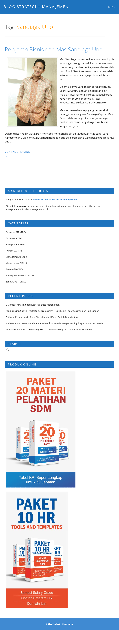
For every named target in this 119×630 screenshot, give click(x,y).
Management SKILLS (16, 263)
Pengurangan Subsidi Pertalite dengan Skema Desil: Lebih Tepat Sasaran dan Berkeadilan (52, 310)
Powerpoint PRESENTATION (20, 275)
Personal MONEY (14, 269)
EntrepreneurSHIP (15, 244)
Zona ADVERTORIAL (16, 281)
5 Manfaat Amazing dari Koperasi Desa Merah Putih (33, 304)
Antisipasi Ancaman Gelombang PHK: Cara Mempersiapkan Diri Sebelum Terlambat (49, 329)
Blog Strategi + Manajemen (36, 6)
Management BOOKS (17, 256)
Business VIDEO (14, 238)
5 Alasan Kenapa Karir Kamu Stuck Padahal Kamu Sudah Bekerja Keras (42, 317)
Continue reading (17, 154)
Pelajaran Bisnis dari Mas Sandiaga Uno (54, 49)
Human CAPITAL (14, 250)
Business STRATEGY (16, 232)
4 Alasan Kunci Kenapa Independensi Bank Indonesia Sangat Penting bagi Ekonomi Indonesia (54, 323)
